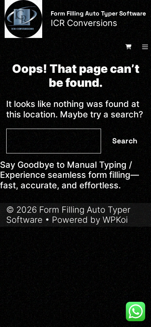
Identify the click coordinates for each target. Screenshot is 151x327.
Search (124, 141)
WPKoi (115, 220)
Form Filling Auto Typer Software (98, 13)
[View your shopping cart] (129, 46)
